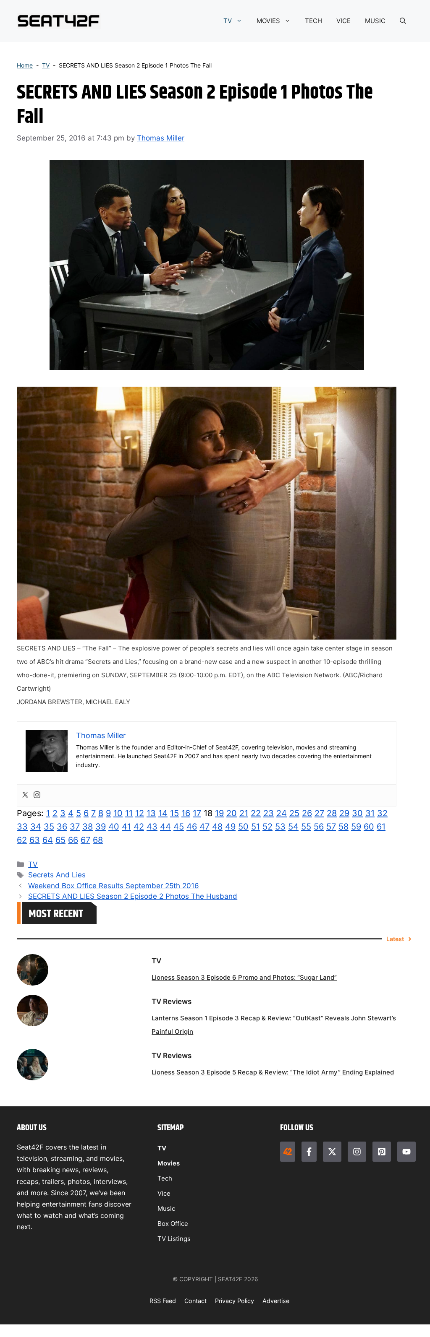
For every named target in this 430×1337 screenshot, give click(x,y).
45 (178, 827)
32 (382, 813)
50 (243, 827)
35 (49, 827)
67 (85, 840)
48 (217, 827)
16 (185, 813)
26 (307, 813)
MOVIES (268, 21)
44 (165, 827)
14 (163, 813)
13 (151, 813)
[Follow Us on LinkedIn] (381, 1152)
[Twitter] (25, 795)
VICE (343, 21)
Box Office (172, 1224)
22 (256, 813)
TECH (313, 21)
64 (47, 840)
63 (34, 840)
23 (268, 813)
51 (255, 827)
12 (139, 813)
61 (381, 827)
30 (357, 813)
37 (75, 827)
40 (113, 827)
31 (370, 813)
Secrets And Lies (57, 875)
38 (87, 827)
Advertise (275, 1300)
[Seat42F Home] (287, 1152)
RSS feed (162, 1300)
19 (219, 813)
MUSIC (375, 21)
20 (231, 813)
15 (174, 813)
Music (166, 1208)
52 (267, 827)
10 (118, 813)
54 (293, 827)
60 (369, 827)
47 (204, 827)
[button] (403, 21)
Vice (163, 1193)
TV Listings (174, 1239)
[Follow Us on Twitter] (332, 1152)
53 (280, 827)
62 (22, 840)
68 (98, 840)
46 (191, 827)
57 (331, 827)
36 (62, 827)
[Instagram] (37, 795)
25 (294, 813)
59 (356, 827)
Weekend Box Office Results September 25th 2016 (113, 886)
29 (344, 813)
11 (129, 813)
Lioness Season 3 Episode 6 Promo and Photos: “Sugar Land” (244, 977)
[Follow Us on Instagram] (357, 1152)
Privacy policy (234, 1300)
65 (60, 840)
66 (73, 840)
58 (343, 827)
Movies (168, 1163)
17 (197, 813)
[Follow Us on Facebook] (309, 1152)
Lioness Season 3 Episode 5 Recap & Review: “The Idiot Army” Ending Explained (273, 1072)
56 (319, 827)
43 (152, 827)
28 (332, 813)
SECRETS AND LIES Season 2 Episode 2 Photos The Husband (132, 896)
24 (281, 813)
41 (126, 827)
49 (230, 827)
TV (227, 21)
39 (100, 827)
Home (25, 65)
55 (306, 827)
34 (35, 827)
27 (319, 813)
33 (22, 827)
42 (139, 827)
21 (243, 813)
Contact (195, 1300)
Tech (164, 1178)
